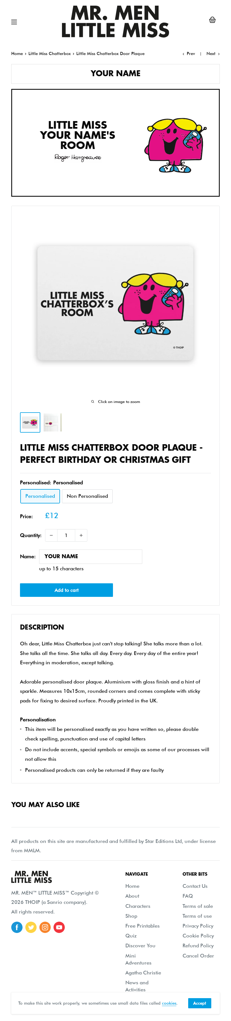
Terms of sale (198, 906)
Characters (137, 906)
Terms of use (197, 916)
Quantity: (31, 535)
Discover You (140, 945)
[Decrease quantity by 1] (51, 535)
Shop (131, 916)
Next (211, 53)
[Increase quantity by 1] (81, 535)
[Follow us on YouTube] (59, 927)
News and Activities (136, 986)
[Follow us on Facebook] (17, 927)
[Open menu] (14, 22)
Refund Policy (198, 945)
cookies (169, 1003)
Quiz (131, 936)
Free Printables (142, 926)
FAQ (188, 896)
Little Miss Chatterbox (49, 53)
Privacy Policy (198, 926)
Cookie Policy (198, 936)
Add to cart (67, 590)
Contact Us (195, 886)
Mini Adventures (138, 959)
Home (17, 53)
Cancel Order (198, 956)
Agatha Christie (143, 973)
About (132, 896)
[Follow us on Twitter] (31, 927)
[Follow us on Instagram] (45, 927)
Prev (191, 53)
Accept (199, 1003)
